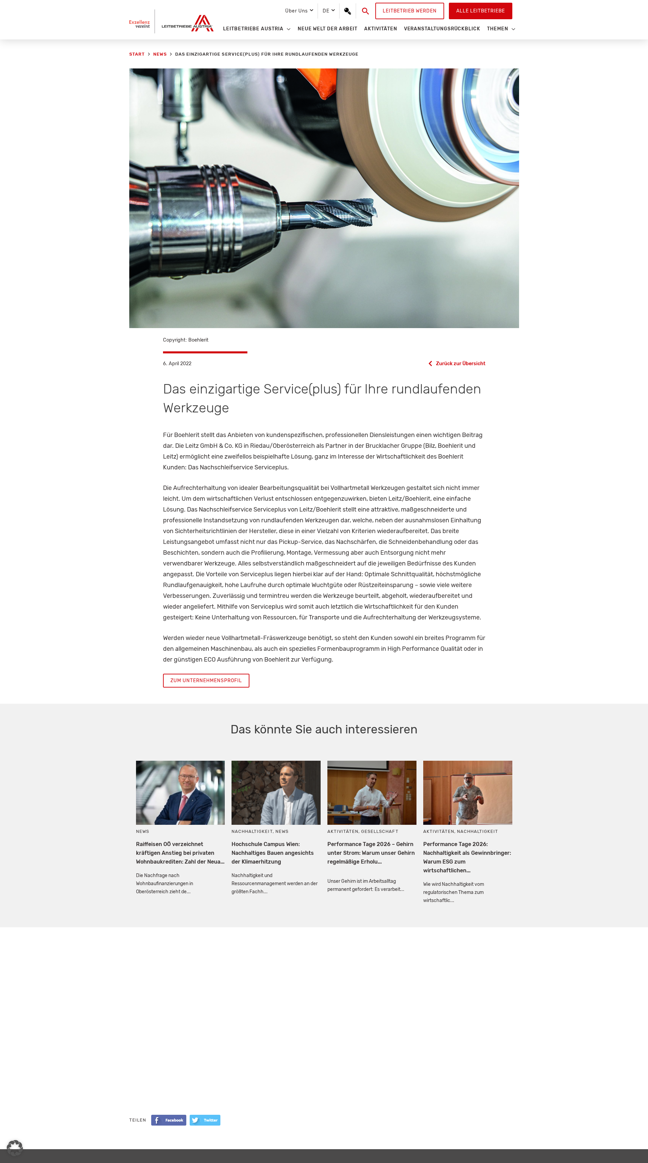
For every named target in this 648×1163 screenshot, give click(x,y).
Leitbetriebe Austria (253, 29)
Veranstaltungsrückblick (442, 29)
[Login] (348, 11)
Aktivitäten (380, 29)
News (142, 831)
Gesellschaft (379, 831)
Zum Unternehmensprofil (206, 681)
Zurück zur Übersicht (460, 364)
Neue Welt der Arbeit (328, 29)
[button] (366, 11)
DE (326, 11)
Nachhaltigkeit (252, 831)
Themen (497, 29)
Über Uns (296, 11)
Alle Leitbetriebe (480, 11)
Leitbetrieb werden (410, 11)
